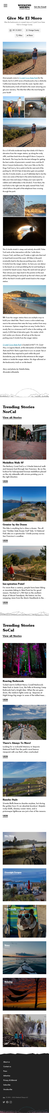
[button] (5, 5)
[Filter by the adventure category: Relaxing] (24, 979)
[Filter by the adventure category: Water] (24, 942)
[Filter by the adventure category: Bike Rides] (24, 833)
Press (5, 1071)
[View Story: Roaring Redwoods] (24, 660)
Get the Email (40, 7)
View (5, 481)
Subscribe (6, 1085)
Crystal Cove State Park (28, 78)
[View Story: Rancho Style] (24, 779)
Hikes (20, 35)
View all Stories (12, 417)
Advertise (6, 1076)
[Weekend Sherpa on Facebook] (7, 1102)
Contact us (7, 1067)
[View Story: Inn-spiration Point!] (24, 563)
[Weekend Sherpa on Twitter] (4, 1102)
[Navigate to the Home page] (24, 7)
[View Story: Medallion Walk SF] (24, 442)
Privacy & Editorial (10, 1080)
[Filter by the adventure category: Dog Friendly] (24, 906)
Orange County (33, 30)
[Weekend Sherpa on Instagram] (11, 1102)
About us (6, 1062)
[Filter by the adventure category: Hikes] (24, 1015)
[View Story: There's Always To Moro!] (24, 722)
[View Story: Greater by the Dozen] (24, 503)
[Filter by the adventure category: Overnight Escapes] (24, 869)
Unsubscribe (7, 1089)
